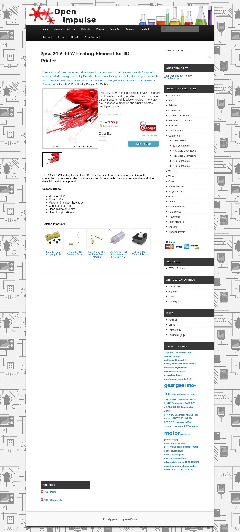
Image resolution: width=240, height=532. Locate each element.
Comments (176, 335)
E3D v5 (187, 379)
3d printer (169, 352)
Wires (171, 176)
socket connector (173, 465)
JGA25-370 (189, 403)
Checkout (46, 37)
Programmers (175, 191)
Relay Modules (176, 222)
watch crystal (186, 469)
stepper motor (189, 465)
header (175, 394)
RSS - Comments (53, 500)
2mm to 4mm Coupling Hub (53, 253)
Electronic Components (180, 120)
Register (172, 320)
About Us (115, 29)
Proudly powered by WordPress (120, 519)
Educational (174, 286)
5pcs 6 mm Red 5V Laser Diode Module (96, 254)
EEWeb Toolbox (176, 268)
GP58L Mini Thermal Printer (140, 253)
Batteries (172, 105)
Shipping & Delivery (64, 29)
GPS (170, 196)
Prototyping (174, 217)
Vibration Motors (176, 232)
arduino (176, 356)
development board (174, 379)
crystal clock (181, 367)
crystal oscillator (173, 375)
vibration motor (171, 469)
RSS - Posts (50, 491)
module (194, 426)
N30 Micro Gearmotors (184, 151)
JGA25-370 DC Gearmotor (178, 407)
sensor (188, 462)
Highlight (173, 291)
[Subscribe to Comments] (41, 500)
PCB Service (174, 211)
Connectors (174, 110)
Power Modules (176, 186)
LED (187, 426)
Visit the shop (171, 78)
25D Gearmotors (181, 166)
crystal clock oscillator (175, 371)
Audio (171, 100)
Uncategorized (175, 301)
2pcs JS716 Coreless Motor (75, 253)
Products (145, 29)
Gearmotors (146, 80)
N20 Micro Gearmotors (184, 156)
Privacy (100, 29)
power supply (171, 439)
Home (44, 29)
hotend (182, 394)
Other (171, 181)
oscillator (185, 434)
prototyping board (173, 446)
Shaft (196, 462)
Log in (171, 325)
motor (172, 433)
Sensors (172, 227)
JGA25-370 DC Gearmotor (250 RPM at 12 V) (118, 254)
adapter (168, 356)
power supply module (174, 443)
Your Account (92, 37)
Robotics (172, 125)
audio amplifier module (175, 360)
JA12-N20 (191, 394)
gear (169, 384)
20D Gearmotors (181, 161)
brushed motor (187, 363)
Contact (130, 29)
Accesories (174, 95)
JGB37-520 (177, 418)
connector (169, 367)
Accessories (49, 84)
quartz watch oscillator (175, 458)
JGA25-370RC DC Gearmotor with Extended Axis (181, 415)
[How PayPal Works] (182, 250)
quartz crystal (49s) (173, 450)
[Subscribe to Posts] (41, 491)
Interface (172, 201)
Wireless (172, 171)
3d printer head (183, 352)
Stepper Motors (176, 130)
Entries (174, 330)
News (171, 296)
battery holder (171, 363)
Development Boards (179, 115)
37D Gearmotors (181, 145)
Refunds (85, 29)
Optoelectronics (176, 206)
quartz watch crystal (174, 454)
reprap (181, 462)
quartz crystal (190, 446)
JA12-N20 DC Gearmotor (176, 399)
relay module (170, 461)
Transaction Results (68, 37)
